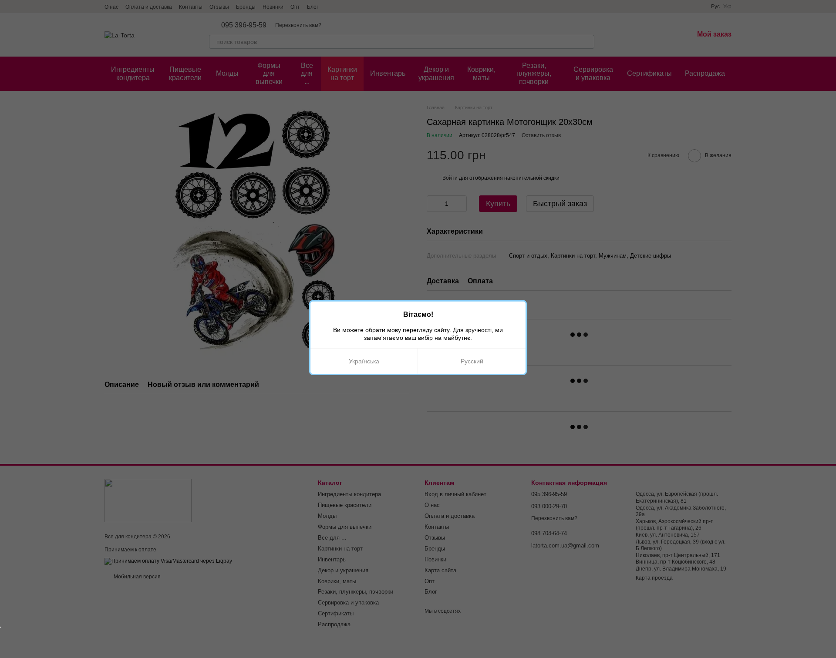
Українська (364, 361)
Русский (472, 361)
